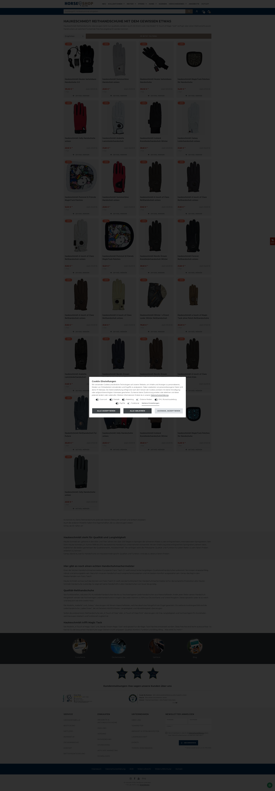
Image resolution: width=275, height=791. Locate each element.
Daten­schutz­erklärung (159, 395)
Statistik (116, 399)
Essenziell (103, 399)
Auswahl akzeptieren (168, 411)
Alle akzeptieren (106, 411)
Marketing (130, 399)
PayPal (122, 403)
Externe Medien (146, 399)
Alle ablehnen (137, 411)
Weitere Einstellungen (150, 403)
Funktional (135, 403)
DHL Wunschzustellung (168, 399)
